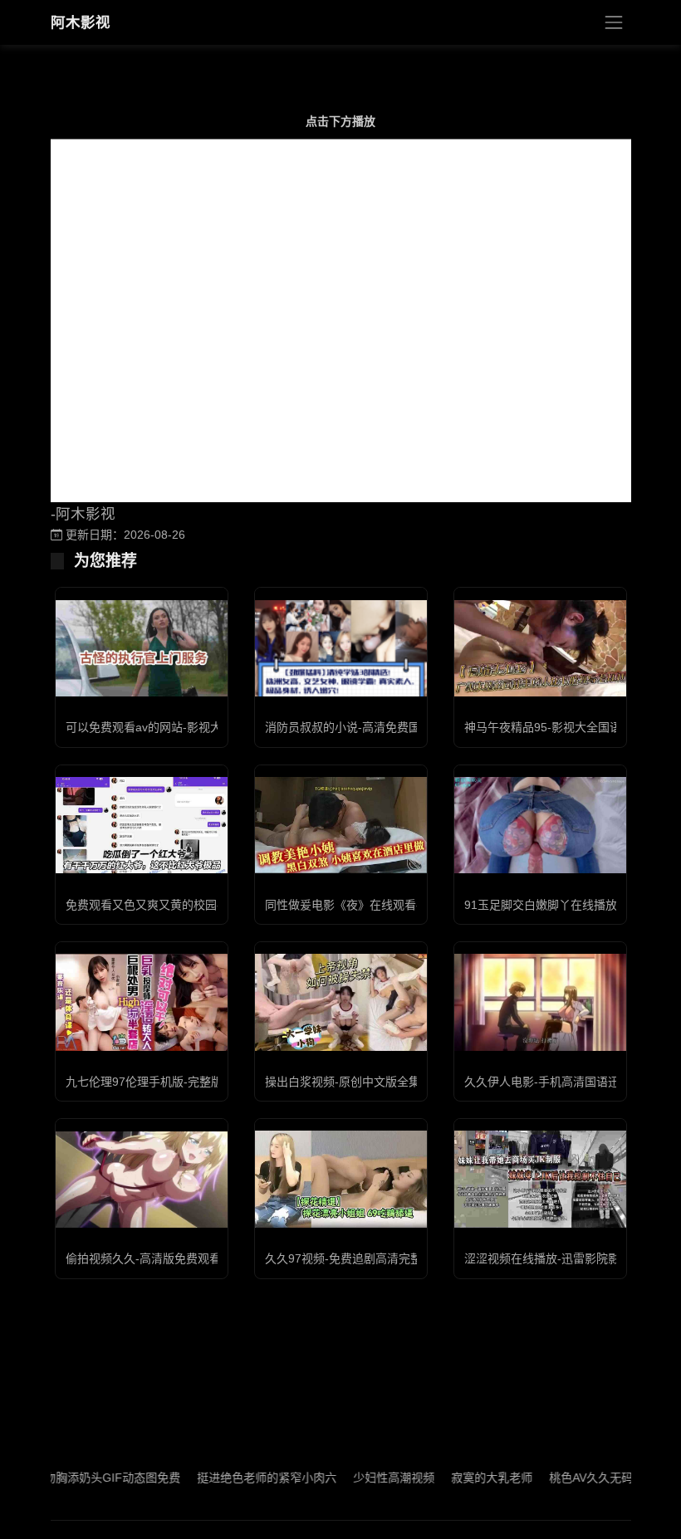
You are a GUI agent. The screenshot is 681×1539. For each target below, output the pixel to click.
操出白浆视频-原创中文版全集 (342, 1081)
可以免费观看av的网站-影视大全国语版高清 (179, 727)
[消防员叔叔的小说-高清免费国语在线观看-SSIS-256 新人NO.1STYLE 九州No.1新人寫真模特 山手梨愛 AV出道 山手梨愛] (341, 648)
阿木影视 (80, 22)
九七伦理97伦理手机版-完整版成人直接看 (173, 1081)
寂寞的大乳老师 (466, 1477)
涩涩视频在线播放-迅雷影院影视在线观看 (571, 1258)
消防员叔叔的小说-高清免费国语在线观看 (371, 727)
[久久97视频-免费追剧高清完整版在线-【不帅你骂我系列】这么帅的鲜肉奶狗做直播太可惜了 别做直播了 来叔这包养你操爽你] (341, 1179)
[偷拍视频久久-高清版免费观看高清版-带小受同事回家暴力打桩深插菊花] (142, 1179)
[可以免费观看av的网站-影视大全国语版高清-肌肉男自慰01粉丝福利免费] (142, 648)
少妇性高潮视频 (368, 1477)
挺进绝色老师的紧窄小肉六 (241, 1477)
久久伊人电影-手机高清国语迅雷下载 (559, 1081)
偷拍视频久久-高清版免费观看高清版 (161, 1258)
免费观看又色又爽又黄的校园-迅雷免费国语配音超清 (201, 904)
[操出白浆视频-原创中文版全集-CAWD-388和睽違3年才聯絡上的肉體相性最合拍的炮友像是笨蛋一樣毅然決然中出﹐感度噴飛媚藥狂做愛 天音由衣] (341, 1002)
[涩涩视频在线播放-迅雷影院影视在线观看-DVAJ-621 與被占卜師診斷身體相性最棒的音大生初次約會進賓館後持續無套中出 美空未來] (540, 1179)
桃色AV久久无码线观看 (583, 1477)
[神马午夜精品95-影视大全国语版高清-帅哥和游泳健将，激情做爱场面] (540, 648)
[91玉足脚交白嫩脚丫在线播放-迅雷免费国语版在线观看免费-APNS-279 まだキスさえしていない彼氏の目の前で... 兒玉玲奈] (540, 825)
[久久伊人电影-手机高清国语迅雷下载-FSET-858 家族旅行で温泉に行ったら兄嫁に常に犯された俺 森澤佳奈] (540, 1002)
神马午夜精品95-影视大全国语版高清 (560, 727)
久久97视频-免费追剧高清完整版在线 (361, 1258)
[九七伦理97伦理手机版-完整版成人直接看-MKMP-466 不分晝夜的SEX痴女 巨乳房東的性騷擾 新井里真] (142, 1002)
